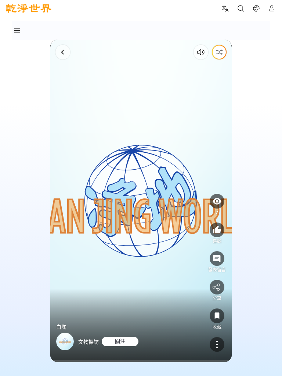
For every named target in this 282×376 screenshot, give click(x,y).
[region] (141, 201)
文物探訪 (88, 342)
